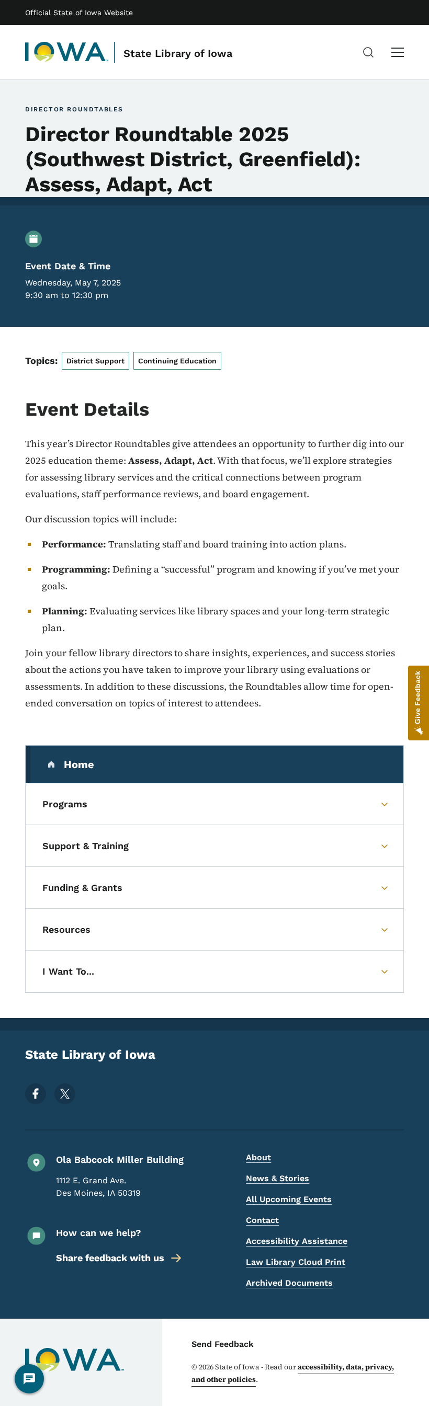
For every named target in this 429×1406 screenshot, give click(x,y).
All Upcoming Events (289, 1199)
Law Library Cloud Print (295, 1262)
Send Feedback (222, 1344)
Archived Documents (289, 1283)
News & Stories (277, 1178)
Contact (262, 1220)
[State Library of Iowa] (67, 52)
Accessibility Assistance (296, 1241)
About (258, 1157)
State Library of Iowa (177, 53)
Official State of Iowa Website (79, 12)
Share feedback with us (110, 1257)
